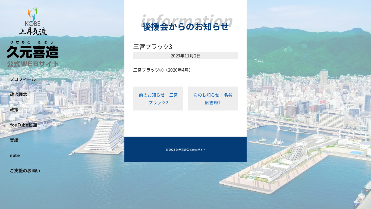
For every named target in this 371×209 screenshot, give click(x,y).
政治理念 (18, 94)
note (15, 155)
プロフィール (23, 79)
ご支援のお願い (25, 170)
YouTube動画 (23, 124)
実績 (14, 140)
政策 (14, 109)
